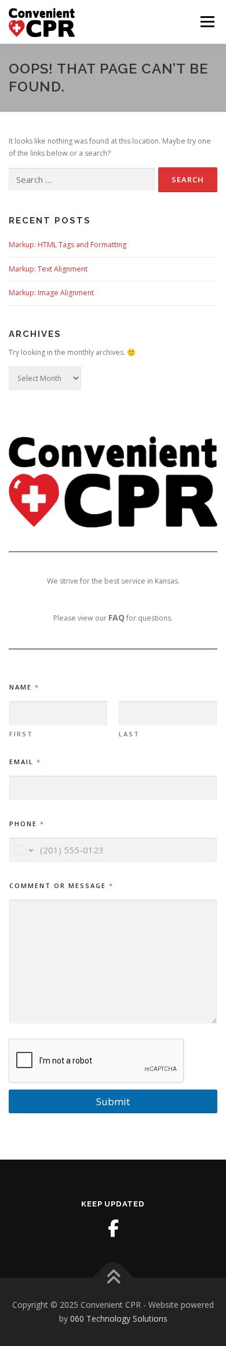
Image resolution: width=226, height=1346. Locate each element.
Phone (26, 823)
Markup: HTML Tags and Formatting (67, 245)
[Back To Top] (113, 1278)
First (21, 733)
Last (129, 733)
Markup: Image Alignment (51, 293)
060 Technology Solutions (118, 1318)
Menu (206, 22)
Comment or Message (60, 885)
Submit (113, 1101)
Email (24, 761)
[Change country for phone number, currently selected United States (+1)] (23, 850)
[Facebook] (113, 1228)
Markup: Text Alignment (48, 269)
